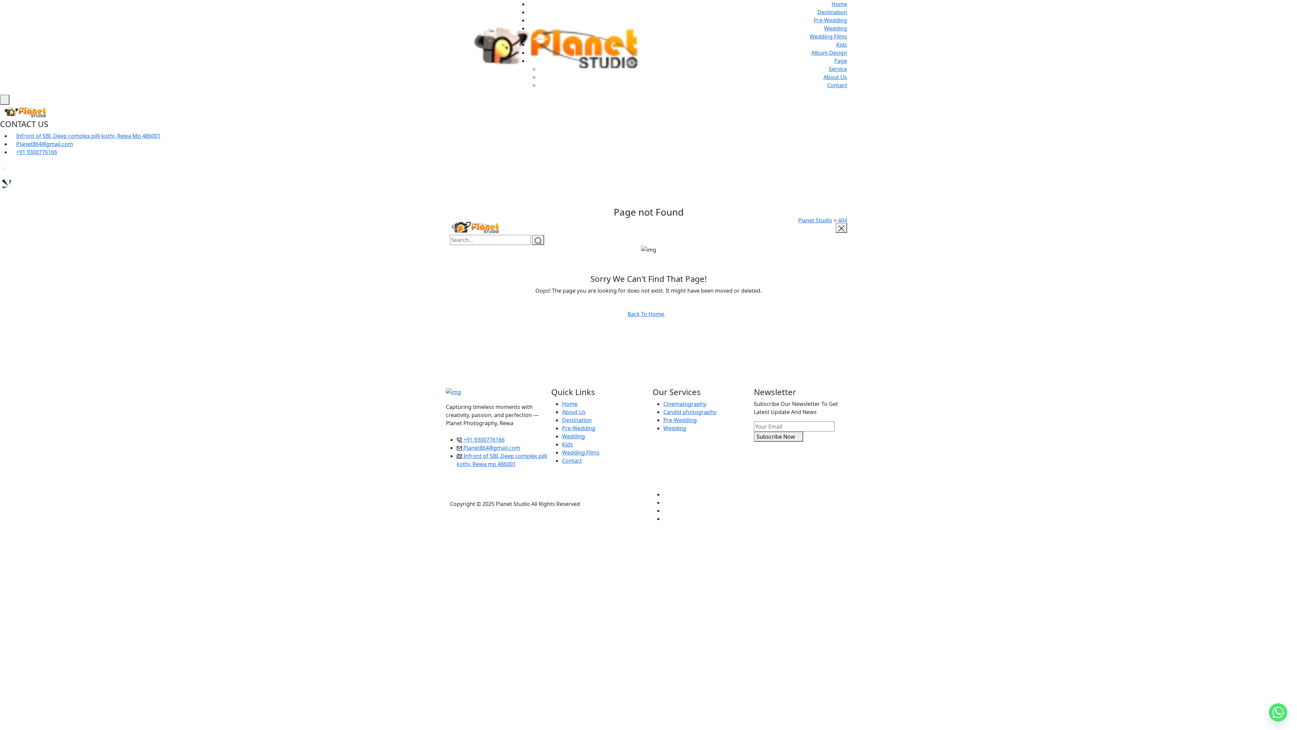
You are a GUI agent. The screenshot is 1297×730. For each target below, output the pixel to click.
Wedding (835, 28)
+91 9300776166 (36, 152)
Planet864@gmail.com (44, 144)
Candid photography (689, 412)
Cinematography (684, 404)
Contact (837, 85)
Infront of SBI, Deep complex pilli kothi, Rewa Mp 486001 (88, 136)
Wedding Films (828, 36)
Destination (832, 12)
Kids (841, 44)
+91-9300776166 (484, 439)
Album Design (829, 52)
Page (840, 61)
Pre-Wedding (830, 20)
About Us (835, 77)
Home (839, 4)
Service (838, 69)
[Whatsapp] (1278, 712)
